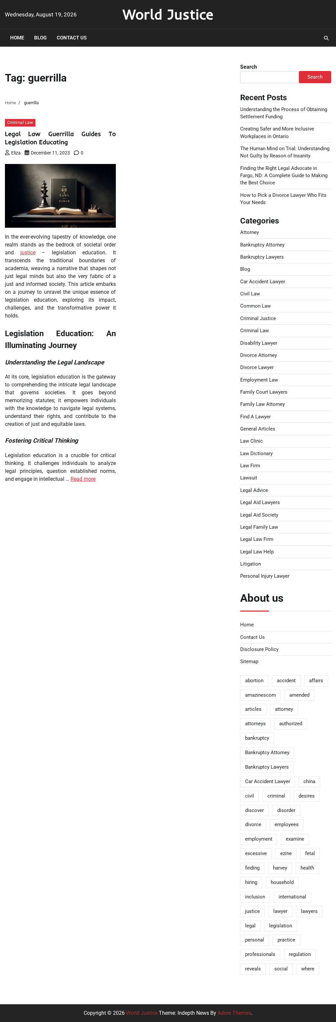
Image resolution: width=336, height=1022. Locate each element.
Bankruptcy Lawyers (262, 257)
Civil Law (250, 294)
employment (258, 839)
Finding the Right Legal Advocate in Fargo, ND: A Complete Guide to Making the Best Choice (283, 175)
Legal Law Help (257, 552)
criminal (276, 796)
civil (249, 796)
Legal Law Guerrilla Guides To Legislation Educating (60, 138)
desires (307, 796)
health (307, 868)
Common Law (255, 306)
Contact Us (72, 38)
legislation (280, 926)
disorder (286, 810)
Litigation (250, 564)
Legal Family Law (259, 527)
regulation (300, 954)
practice (286, 940)
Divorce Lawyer (257, 367)
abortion (254, 681)
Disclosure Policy (259, 649)
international (292, 897)
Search (248, 67)
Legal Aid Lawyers (260, 502)
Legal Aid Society (259, 515)
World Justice (168, 14)
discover (254, 810)
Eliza (16, 152)
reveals (253, 969)
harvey (280, 868)
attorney (284, 709)
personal (254, 940)
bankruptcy (257, 738)
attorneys (255, 724)
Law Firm (250, 466)
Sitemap (249, 661)
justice (27, 252)
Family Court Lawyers (263, 392)
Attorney (249, 232)
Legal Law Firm (256, 539)
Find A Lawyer (255, 417)
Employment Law (259, 380)
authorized (290, 724)
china (309, 781)
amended (299, 695)
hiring (251, 882)
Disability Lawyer (258, 343)
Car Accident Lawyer (262, 282)
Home (17, 38)
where (307, 969)
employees (287, 824)
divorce (253, 824)
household (282, 882)
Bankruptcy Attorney (262, 245)
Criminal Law (20, 122)
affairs (316, 681)
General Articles (257, 429)
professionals (260, 954)
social (281, 969)
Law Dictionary (256, 453)
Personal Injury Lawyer (264, 576)
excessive (256, 853)
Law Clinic (251, 441)
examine (295, 839)
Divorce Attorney (258, 355)
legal (250, 926)
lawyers (309, 911)
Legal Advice (254, 490)
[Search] (326, 38)
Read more (83, 479)
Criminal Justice (258, 318)
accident (286, 681)
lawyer (280, 911)
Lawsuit (248, 478)
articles (253, 709)
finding (252, 868)
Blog (40, 38)
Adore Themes (234, 1013)
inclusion (255, 897)
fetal (310, 853)
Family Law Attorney (262, 404)
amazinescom (260, 695)
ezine (286, 853)
